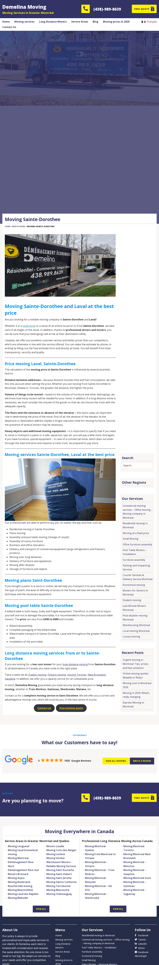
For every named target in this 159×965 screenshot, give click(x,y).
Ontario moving (57, 674)
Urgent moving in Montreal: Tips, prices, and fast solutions (136, 663)
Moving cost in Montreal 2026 (137, 685)
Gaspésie (10, 678)
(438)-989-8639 (107, 9)
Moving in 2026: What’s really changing (136, 695)
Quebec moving (37, 674)
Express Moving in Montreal (133, 704)
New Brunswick (97, 674)
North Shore (18, 226)
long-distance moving (75, 664)
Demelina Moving (24, 6)
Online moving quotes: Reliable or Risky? (136, 675)
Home (7, 226)
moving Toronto (76, 674)
